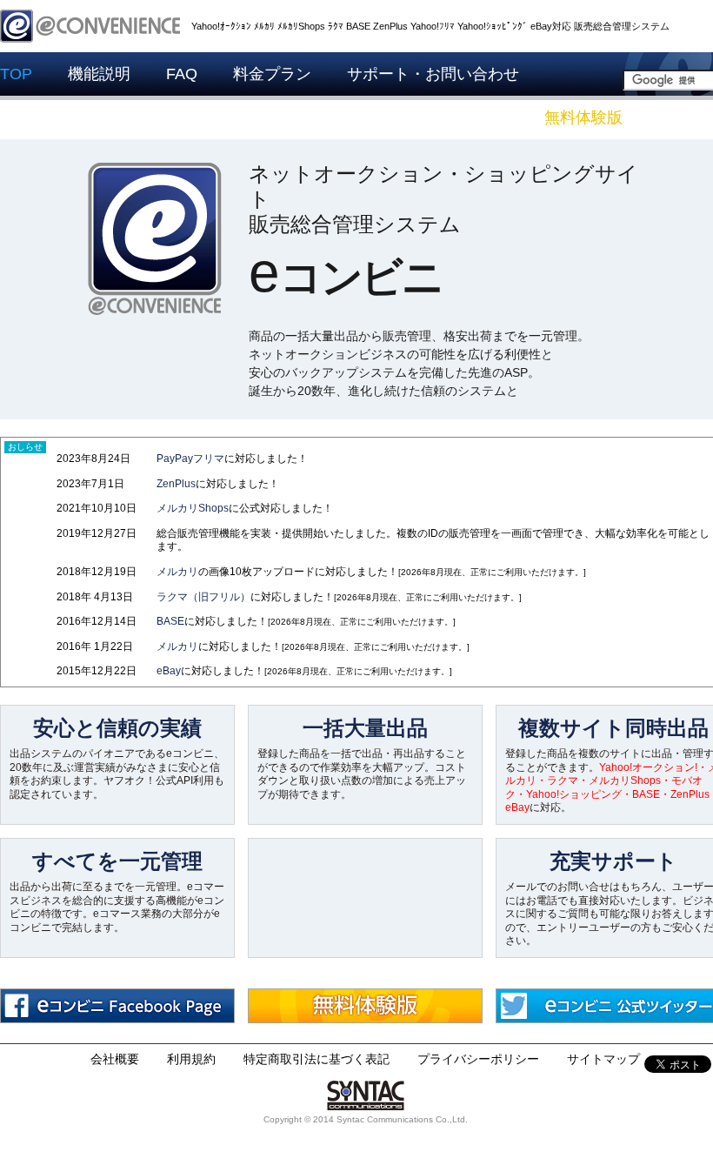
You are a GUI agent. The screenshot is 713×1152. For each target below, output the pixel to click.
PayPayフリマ (190, 458)
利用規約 (191, 1059)
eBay (169, 671)
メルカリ (177, 572)
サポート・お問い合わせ (433, 74)
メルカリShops (193, 508)
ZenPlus (176, 484)
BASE (170, 621)
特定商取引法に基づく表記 (316, 1059)
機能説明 (99, 74)
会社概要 (114, 1059)
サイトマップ (603, 1059)
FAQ (181, 74)
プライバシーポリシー (478, 1059)
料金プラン (272, 74)
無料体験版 (583, 117)
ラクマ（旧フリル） (203, 597)
